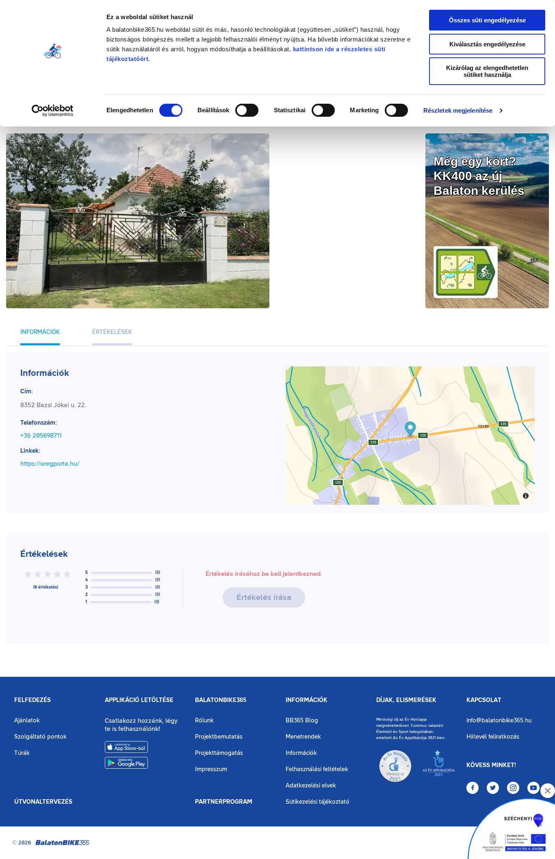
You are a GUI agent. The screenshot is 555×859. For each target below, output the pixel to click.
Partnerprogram (223, 802)
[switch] (246, 110)
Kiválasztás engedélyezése (487, 44)
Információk (306, 700)
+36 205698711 (41, 436)
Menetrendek (303, 737)
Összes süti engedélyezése (487, 20)
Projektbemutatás (219, 737)
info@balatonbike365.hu (498, 720)
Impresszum (211, 769)
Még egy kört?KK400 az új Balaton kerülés (479, 176)
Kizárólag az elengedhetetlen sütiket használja (487, 71)
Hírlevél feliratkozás (492, 737)
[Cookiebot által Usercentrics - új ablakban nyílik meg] (52, 111)
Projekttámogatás (219, 753)
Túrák (22, 753)
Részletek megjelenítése (457, 110)
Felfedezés (32, 700)
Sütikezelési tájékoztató (317, 802)
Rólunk (204, 720)
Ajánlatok (27, 720)
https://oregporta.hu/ (49, 464)
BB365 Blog (302, 720)
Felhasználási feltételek (317, 769)
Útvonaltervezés (43, 802)
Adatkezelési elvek (311, 785)
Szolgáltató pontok (40, 737)
